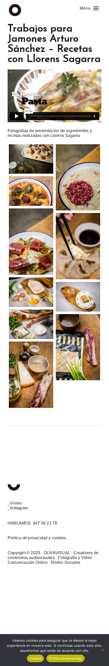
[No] (102, 650)
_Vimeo (15, 503)
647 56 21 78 (45, 523)
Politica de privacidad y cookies (37, 538)
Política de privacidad (65, 658)
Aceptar (35, 658)
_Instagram (18, 508)
